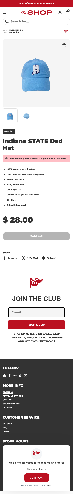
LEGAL (6, 431)
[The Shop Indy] (36, 12)
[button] (66, 12)
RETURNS (7, 423)
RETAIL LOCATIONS (13, 396)
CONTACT (8, 400)
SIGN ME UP (36, 325)
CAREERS (7, 407)
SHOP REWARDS (11, 403)
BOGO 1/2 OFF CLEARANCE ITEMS (36, 3)
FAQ (5, 427)
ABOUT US (8, 392)
